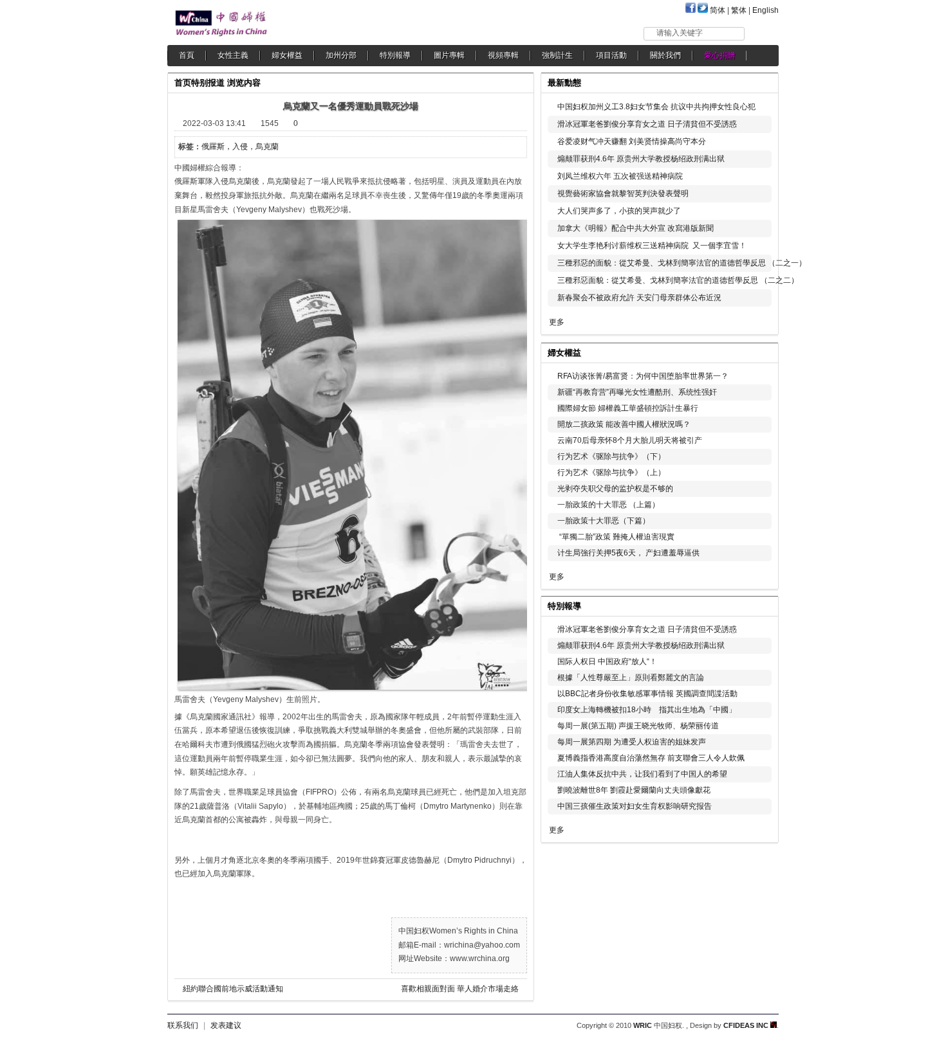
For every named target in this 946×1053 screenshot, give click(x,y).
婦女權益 (287, 55)
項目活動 (611, 55)
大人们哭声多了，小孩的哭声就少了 (619, 210)
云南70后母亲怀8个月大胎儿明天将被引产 (629, 440)
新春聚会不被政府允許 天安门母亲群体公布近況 (639, 297)
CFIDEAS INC (746, 1025)
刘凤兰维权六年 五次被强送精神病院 (620, 176)
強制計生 (557, 55)
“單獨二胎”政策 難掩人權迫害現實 (615, 536)
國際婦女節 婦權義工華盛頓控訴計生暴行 (627, 408)
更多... (760, 351)
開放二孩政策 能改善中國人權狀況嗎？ (624, 424)
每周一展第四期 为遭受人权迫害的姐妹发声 (631, 741)
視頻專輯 (503, 55)
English (765, 10)
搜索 (762, 33)
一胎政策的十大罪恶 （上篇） (608, 504)
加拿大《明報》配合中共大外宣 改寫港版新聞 (635, 228)
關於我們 (665, 55)
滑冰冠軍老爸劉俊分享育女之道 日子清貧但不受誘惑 (647, 124)
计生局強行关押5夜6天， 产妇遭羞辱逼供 (628, 552)
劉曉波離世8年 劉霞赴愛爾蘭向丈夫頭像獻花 (633, 790)
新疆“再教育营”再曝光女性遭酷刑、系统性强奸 (637, 392)
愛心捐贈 (719, 55)
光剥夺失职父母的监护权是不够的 (615, 488)
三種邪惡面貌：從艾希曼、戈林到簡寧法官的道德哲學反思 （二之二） (678, 280)
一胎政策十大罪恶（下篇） (603, 520)
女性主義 (233, 55)
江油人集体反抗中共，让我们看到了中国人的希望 (642, 774)
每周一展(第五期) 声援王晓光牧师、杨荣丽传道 (638, 725)
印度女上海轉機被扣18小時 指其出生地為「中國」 (646, 709)
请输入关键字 (679, 32)
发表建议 (225, 1025)
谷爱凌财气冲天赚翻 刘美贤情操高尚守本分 (631, 141)
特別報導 (395, 55)
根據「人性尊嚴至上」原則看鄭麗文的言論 (630, 677)
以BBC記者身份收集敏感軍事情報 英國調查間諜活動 (647, 693)
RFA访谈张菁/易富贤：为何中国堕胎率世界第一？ (642, 376)
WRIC (642, 1025)
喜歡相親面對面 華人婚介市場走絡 (460, 988)
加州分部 (341, 55)
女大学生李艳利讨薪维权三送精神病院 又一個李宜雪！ (652, 245)
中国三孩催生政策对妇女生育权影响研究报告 (634, 806)
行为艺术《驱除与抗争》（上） (611, 472)
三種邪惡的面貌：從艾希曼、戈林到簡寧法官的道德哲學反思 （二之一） (681, 262)
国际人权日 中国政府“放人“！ (607, 661)
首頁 (186, 55)
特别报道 (208, 82)
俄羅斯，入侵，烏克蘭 (240, 146)
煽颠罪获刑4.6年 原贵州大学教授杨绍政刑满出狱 (641, 158)
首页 (182, 82)
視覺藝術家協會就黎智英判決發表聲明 (623, 193)
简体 (717, 10)
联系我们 (182, 1025)
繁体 (739, 10)
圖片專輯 (449, 55)
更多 (556, 322)
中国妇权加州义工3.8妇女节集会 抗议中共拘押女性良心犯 (656, 106)
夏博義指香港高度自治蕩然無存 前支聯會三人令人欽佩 (651, 757)
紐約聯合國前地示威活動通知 (233, 988)
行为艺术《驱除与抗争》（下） (611, 456)
